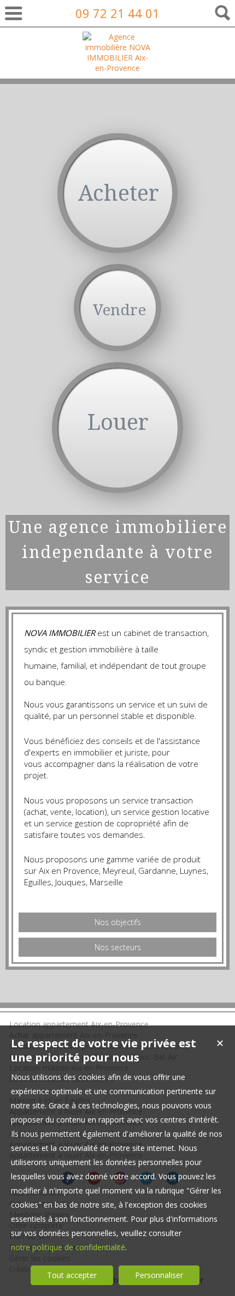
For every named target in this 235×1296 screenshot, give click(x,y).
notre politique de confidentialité (68, 1247)
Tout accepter (72, 1275)
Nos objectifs (118, 922)
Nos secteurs (118, 947)
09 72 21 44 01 (117, 13)
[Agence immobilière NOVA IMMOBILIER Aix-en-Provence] (118, 68)
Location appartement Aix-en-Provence (79, 1024)
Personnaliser (159, 1275)
